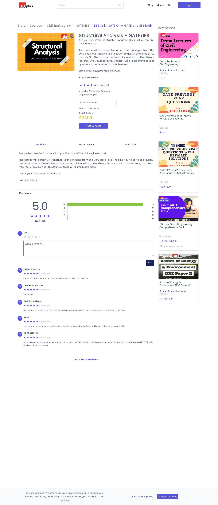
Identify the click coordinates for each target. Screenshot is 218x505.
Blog (150, 5)
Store (21, 25)
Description (41, 144)
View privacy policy (142, 496)
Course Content (86, 144)
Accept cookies (167, 496)
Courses (36, 25)
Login (189, 5)
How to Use (130, 144)
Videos (160, 5)
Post (150, 262)
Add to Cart (93, 126)
